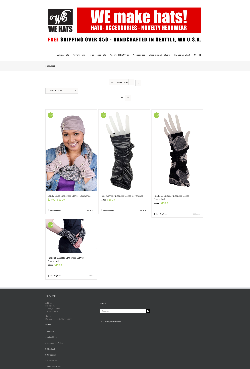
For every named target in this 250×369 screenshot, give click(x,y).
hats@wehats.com (113, 322)
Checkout (51, 349)
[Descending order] (138, 83)
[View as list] (128, 98)
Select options (55, 210)
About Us (51, 331)
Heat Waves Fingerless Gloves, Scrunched (122, 195)
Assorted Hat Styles (55, 343)
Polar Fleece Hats (54, 366)
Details (91, 210)
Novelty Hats (52, 360)
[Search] (200, 55)
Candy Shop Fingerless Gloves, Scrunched (69, 195)
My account (51, 355)
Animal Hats (52, 337)
